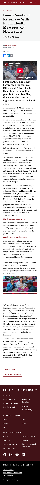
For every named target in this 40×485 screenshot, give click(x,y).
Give (23, 419)
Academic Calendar (10, 448)
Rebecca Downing (11, 45)
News (5, 419)
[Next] (35, 284)
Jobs (24, 423)
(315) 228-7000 (27, 465)
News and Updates (13, 374)
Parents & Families (26, 400)
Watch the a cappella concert (15, 237)
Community (27, 410)
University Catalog (28, 436)
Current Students (10, 403)
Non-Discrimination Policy (12, 473)
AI (4, 427)
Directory (6, 440)
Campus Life (10, 369)
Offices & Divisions (10, 444)
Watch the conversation (13, 219)
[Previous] (5, 284)
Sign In (5, 436)
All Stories (8, 11)
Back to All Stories (12, 37)
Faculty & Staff (9, 407)
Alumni (25, 406)
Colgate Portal (8, 476)
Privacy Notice (8, 470)
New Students (9, 399)
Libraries (25, 440)
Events (5, 423)
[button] (31, 2)
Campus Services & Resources (29, 445)
